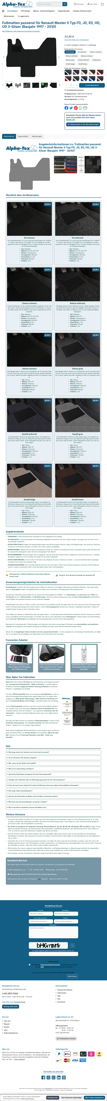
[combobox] (50, 4)
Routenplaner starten (67, 1038)
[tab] (9, 136)
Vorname (41, 910)
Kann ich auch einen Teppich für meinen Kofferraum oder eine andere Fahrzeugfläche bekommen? (43, 785)
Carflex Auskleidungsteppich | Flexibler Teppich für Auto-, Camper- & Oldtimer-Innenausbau (51, 667)
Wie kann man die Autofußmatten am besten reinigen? (27, 802)
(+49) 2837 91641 (10, 993)
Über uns (7, 1021)
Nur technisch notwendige (72, 1097)
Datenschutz (61, 993)
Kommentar (53, 925)
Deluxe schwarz (86, 56)
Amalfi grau (96, 60)
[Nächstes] (58, 57)
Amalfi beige (70, 64)
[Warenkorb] (102, 4)
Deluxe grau (70, 60)
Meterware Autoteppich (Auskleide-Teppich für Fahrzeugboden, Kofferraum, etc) (19, 667)
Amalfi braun (82, 64)
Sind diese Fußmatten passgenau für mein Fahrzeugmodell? (30, 774)
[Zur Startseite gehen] (17, 4)
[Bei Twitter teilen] (71, 108)
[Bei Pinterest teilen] (75, 108)
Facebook (33, 879)
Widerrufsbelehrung (11, 1033)
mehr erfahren (19, 1059)
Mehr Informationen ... (28, 1098)
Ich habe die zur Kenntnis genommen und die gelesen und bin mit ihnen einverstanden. (55, 966)
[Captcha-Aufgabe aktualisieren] (72, 945)
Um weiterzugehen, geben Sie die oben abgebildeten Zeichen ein (53, 951)
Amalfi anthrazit (83, 60)
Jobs (5, 1030)
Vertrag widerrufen (10, 1006)
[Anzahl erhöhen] (76, 85)
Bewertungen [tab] (37, 136)
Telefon (66, 918)
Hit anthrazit (82, 52)
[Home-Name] (4, 11)
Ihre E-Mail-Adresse (41, 918)
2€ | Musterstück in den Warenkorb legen (83, 124)
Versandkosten (49, 1088)
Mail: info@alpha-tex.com (17, 870)
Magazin (7, 1024)
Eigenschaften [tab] (23, 136)
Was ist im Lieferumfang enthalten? (21, 769)
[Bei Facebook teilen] (66, 108)
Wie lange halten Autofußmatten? (20, 791)
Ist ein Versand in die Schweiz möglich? (22, 758)
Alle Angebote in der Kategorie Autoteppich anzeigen (21, 31)
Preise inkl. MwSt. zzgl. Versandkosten (76, 40)
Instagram (44, 879)
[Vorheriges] (3, 57)
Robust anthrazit (71, 56)
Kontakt (6, 1027)
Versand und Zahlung (64, 990)
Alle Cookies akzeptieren (94, 1097)
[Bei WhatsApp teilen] (80, 108)
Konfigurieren (53, 1097)
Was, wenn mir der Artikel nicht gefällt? (22, 763)
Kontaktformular (19, 1002)
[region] (31, 62)
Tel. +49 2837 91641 (37, 870)
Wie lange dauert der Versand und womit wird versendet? (28, 752)
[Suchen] (64, 4)
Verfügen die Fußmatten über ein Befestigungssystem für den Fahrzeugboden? (36, 780)
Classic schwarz (95, 52)
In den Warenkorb (92, 85)
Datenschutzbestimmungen (50, 965)
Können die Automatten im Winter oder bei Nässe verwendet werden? (33, 796)
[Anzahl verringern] (66, 85)
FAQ (58, 999)
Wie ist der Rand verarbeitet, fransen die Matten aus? (27, 807)
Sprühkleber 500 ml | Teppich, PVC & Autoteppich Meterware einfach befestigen (84, 667)
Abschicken (72, 976)
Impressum (61, 1002)
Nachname (66, 910)
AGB (42, 967)
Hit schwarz (70, 52)
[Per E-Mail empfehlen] (85, 108)
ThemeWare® (68, 1090)
